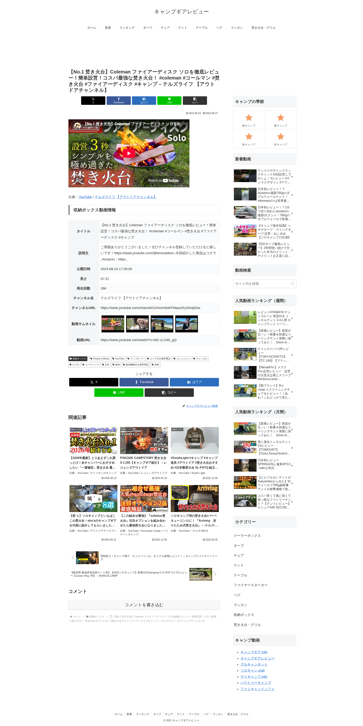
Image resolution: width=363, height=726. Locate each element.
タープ (157, 714)
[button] (195, 100)
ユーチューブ (92, 364)
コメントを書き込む (144, 604)
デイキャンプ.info (253, 677)
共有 (107, 364)
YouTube (85, 197)
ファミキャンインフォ (257, 689)
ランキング (142, 714)
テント (181, 714)
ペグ (206, 714)
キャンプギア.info (253, 652)
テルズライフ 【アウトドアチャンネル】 (126, 197)
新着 (129, 714)
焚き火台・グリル (237, 714)
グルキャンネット (254, 664)
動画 (117, 364)
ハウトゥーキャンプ (255, 683)
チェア (169, 714)
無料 (157, 364)
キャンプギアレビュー (257, 658)
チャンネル (201, 358)
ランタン (218, 714)
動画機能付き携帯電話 (137, 364)
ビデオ (75, 364)
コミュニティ (183, 358)
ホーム (119, 714)
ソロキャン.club (252, 670)
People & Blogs (101, 358)
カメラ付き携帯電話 (160, 358)
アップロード (137, 358)
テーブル (194, 714)
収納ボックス (79, 358)
